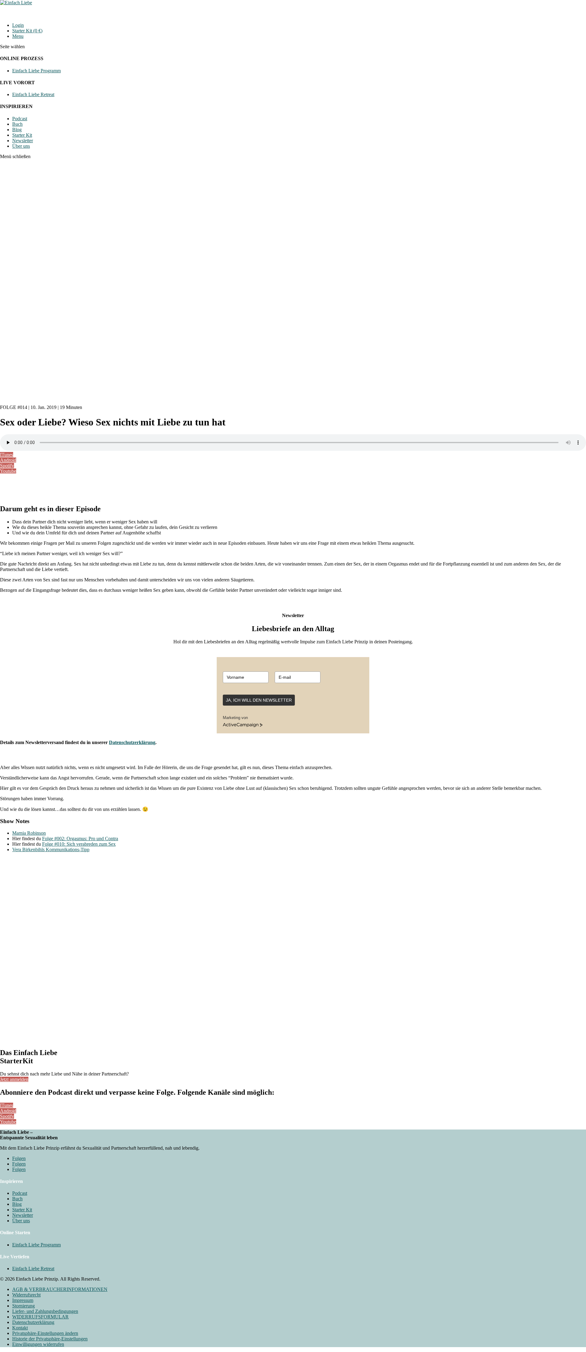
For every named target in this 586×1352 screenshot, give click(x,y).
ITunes (6, 454)
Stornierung (23, 1305)
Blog (17, 129)
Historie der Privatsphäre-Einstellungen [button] (50, 1338)
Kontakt (20, 1327)
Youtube (8, 471)
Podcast (19, 118)
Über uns (21, 146)
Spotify (7, 465)
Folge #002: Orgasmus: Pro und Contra (80, 838)
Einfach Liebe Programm (36, 70)
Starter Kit (22, 135)
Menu (18, 36)
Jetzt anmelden (14, 1079)
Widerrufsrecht (26, 1294)
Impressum (22, 1300)
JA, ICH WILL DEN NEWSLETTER (259, 700)
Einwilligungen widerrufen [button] (38, 1344)
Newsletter (22, 140)
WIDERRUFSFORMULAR (40, 1316)
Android (8, 460)
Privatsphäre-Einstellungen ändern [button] (45, 1333)
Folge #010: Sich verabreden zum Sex (79, 844)
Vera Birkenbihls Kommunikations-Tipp (50, 849)
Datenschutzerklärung (132, 742)
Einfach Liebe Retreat (33, 94)
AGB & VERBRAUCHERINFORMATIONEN (59, 1289)
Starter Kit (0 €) (27, 30)
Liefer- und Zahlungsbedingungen (45, 1311)
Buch (17, 124)
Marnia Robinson (29, 833)
